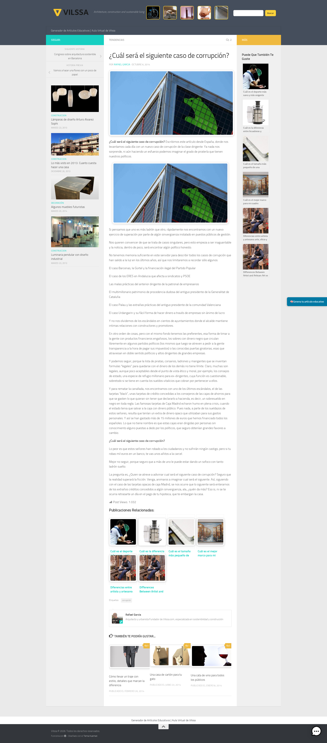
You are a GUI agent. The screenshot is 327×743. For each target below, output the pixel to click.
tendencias (116, 40)
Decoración (57, 203)
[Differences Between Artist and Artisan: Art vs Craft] (152, 567)
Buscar (270, 13)
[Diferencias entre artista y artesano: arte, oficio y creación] (123, 567)
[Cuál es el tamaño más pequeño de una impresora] (181, 531)
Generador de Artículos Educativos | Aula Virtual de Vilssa (83, 30)
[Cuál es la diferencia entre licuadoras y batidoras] (152, 531)
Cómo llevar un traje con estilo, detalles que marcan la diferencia (126, 681)
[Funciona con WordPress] (65, 736)
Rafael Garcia (122, 64)
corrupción (126, 600)
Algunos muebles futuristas (68, 207)
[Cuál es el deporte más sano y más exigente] (123, 531)
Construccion (58, 115)
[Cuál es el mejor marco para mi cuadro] (210, 531)
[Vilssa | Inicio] (70, 12)
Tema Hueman (90, 736)
